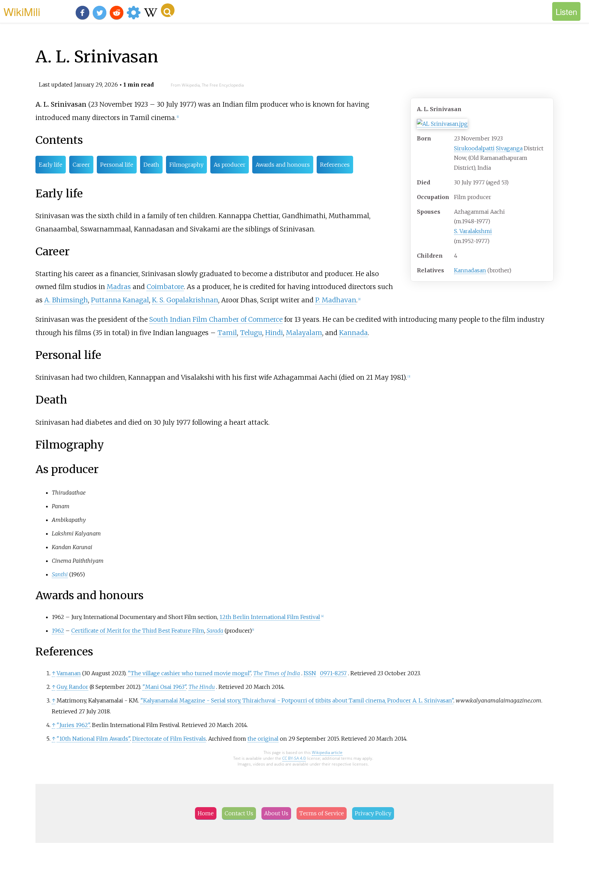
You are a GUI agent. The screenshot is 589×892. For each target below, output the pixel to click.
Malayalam (304, 333)
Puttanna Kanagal (120, 300)
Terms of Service (321, 813)
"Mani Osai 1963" (164, 686)
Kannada (353, 333)
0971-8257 (333, 673)
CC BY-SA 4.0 (294, 758)
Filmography (186, 164)
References (335, 164)
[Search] (168, 10)
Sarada (215, 630)
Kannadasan (470, 270)
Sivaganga (509, 148)
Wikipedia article (327, 752)
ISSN (310, 673)
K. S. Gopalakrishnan (185, 300)
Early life (50, 164)
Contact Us (239, 813)
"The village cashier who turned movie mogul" (189, 673)
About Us (276, 813)
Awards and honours (283, 164)
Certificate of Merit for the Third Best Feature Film (137, 630)
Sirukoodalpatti (474, 148)
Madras (119, 287)
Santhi (60, 574)
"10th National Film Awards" (93, 738)
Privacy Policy (373, 813)
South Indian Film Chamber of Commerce (216, 319)
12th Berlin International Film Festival (270, 617)
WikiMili (21, 11)
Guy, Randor (72, 686)
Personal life (116, 164)
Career (81, 164)
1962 (58, 630)
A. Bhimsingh (66, 300)
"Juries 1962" (73, 725)
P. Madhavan (335, 300)
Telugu (251, 333)
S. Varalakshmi (473, 231)
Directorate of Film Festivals (169, 738)
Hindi (274, 333)
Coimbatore (165, 287)
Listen (566, 11)
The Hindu (201, 686)
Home (206, 813)
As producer (229, 164)
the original (262, 738)
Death (151, 164)
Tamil (227, 333)
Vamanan (69, 673)
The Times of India (276, 673)
